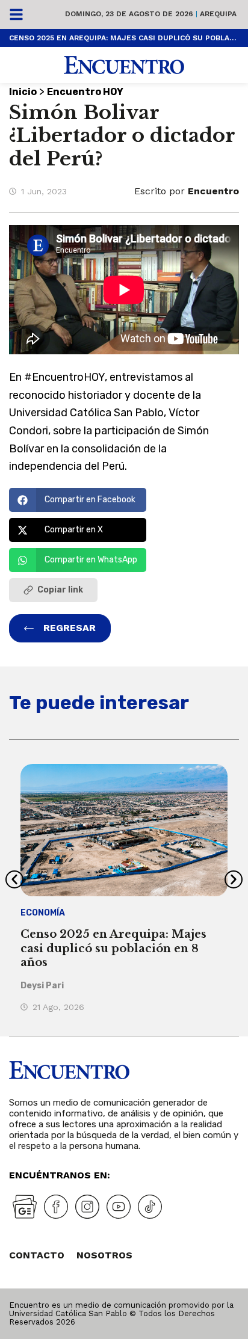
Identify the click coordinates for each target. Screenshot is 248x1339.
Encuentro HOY (85, 91)
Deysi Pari (42, 985)
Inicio (23, 91)
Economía (42, 913)
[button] (77, 500)
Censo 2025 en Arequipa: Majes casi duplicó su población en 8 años (124, 38)
